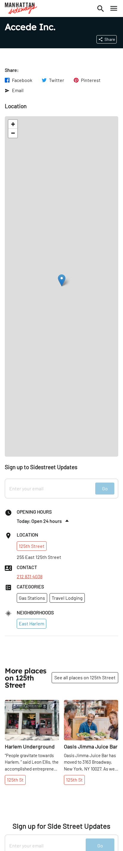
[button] (61, 280)
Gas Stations (32, 598)
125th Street (31, 546)
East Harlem (31, 623)
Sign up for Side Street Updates (61, 826)
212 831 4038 (29, 576)
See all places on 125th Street (85, 677)
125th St (15, 779)
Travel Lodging (67, 598)
